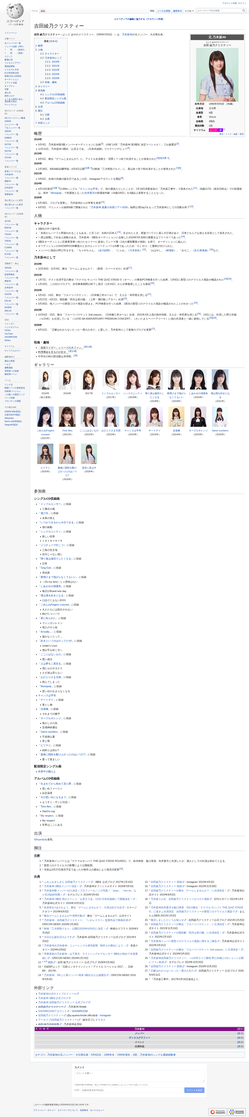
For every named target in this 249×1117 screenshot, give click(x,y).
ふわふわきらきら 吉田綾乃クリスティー (67, 881)
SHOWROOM (80, 1011)
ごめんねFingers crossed (55, 604)
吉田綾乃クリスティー (51, 1006)
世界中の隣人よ (47, 771)
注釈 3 (56, 188)
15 (144, 249)
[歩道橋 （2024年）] (176, 416)
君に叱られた (48, 618)
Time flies (67, 430)
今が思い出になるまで (53, 797)
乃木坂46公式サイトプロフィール (57, 993)
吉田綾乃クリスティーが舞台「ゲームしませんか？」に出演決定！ (189, 890)
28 (75, 355)
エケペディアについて (68, 1110)
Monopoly (56, 192)
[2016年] (67, 379)
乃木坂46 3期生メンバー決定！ (61, 886)
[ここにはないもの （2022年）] (89, 416)
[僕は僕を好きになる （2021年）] (220, 379)
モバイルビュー (97, 1110)
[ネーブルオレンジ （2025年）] (198, 416)
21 (149, 294)
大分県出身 (82, 1054)
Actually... (46, 631)
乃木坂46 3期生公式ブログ (53, 998)
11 (195, 188)
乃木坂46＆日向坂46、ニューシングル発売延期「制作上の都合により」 (85, 945)
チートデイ (155, 430)
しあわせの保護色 (198, 393)
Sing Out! (46, 567)
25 (211, 318)
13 (119, 232)
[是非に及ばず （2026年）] (89, 454)
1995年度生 (123, 1054)
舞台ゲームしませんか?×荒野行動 (63, 915)
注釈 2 (88, 168)
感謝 (50, 962)
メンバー (139, 1033)
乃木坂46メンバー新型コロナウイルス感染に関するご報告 (184, 941)
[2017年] (89, 379)
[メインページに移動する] (14, 13)
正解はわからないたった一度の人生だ (172, 970)
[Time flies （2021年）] (67, 416)
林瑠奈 (170, 250)
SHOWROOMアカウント (52, 1011)
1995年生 (109, 1054)
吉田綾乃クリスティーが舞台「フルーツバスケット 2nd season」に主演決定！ (196, 949)
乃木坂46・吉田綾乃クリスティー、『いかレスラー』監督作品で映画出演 (86, 920)
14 (183, 236)
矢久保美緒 (200, 250)
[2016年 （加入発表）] (45, 379)
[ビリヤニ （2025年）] (45, 454)
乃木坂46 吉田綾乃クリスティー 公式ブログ (63, 1002)
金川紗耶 (104, 250)
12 (103, 202)
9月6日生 (96, 1054)
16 (211, 249)
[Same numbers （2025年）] (220, 416)
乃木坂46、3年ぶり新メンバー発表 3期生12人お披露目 (75, 975)
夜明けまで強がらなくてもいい (58, 577)
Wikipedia (39, 839)
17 (130, 268)
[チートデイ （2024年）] (154, 416)
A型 (135, 1054)
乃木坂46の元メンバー (60, 1054)
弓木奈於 (135, 250)
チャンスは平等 (89, 188)
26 (214, 318)
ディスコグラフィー (139, 1038)
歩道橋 (176, 430)
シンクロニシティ (132, 393)
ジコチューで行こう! (52, 545)
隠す (240, 1029)
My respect (47, 815)
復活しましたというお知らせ (167, 919)
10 (121, 869)
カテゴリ (40, 1054)
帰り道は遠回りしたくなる (56, 558)
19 (229, 279)
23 (196, 303)
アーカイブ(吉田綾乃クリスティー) (58, 1019)
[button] (189, 10)
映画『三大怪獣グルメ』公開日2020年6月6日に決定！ (75, 928)
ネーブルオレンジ (198, 430)
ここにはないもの (89, 430)
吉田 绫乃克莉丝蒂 (48, 1024)
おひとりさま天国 (110, 430)
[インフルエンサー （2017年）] (111, 379)
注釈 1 (165, 158)
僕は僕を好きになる (52, 595)
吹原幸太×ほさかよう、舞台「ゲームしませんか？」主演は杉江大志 (83, 907)
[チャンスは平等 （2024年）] (132, 416)
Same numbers (220, 430)
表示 (240, 1033)
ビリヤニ (45, 467)
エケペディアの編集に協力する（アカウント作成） (139, 19)
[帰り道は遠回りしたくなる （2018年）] (154, 379)
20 (152, 283)
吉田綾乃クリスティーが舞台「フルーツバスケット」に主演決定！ (189, 924)
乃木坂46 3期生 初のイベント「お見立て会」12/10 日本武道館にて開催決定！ (88, 899)
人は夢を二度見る (51, 663)
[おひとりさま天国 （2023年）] (111, 416)
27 (153, 329)
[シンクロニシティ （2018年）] (132, 379)
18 (226, 279)
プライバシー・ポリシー (44, 1110)
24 (199, 314)
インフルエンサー (110, 393)
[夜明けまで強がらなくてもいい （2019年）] (176, 379)
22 (125, 298)
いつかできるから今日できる (57, 522)
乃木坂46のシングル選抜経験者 (158, 1054)
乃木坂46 (219, 37)
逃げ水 (44, 513)
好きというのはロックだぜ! (56, 640)
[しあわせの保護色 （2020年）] (198, 379)
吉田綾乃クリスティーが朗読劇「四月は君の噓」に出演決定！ (186, 932)
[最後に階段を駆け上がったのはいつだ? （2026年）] (67, 454)
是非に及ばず (89, 467)
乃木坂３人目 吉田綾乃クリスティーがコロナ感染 (180, 899)
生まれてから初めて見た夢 (56, 783)
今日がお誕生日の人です (58, 937)
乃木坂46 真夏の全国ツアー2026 (109, 207)
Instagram (105, 1015)
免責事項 (84, 1110)
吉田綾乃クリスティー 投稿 (166, 881)
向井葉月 (90, 192)
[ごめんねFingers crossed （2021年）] (45, 416)
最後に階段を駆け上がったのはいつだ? (67, 471)
